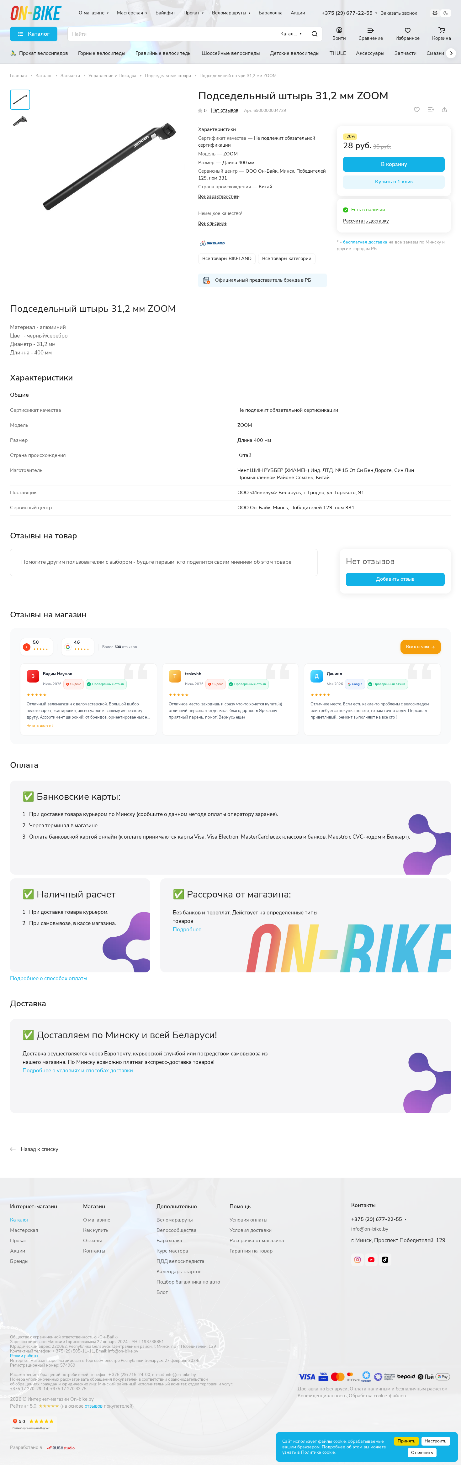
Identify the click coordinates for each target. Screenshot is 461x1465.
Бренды (19, 1261)
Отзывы (92, 1240)
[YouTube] (371, 1259)
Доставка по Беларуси (322, 1389)
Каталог (19, 1219)
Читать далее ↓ (40, 725)
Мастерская (24, 1230)
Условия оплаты (249, 1219)
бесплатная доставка (365, 242)
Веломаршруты (174, 1219)
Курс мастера (172, 1251)
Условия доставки (251, 1230)
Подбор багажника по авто (188, 1282)
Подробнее (187, 929)
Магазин (94, 1206)
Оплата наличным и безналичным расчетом (399, 1389)
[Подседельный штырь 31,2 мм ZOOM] (109, 166)
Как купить (96, 1230)
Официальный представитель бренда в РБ (263, 280)
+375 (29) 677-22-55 (347, 13)
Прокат (18, 1240)
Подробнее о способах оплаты (48, 978)
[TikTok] (385, 1259)
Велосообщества (176, 1230)
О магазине (96, 1219)
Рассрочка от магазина (257, 1240)
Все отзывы (417, 647)
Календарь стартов (179, 1271)
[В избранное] (416, 109)
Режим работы (24, 1356)
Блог (162, 1292)
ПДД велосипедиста (180, 1261)
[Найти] (314, 34)
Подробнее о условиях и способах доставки (78, 1070)
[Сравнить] (431, 109)
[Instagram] (357, 1259)
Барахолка (169, 1240)
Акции (17, 1251)
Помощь (240, 1206)
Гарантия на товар (251, 1251)
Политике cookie (318, 1452)
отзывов (94, 1406)
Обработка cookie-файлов (377, 1396)
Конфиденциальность (322, 1396)
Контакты (94, 1251)
